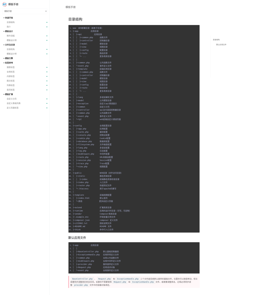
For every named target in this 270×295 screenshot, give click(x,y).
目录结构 (216, 40)
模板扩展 (9, 94)
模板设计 (9, 31)
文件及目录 (10, 45)
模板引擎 (9, 58)
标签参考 (9, 63)
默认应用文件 (221, 45)
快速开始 (9, 18)
